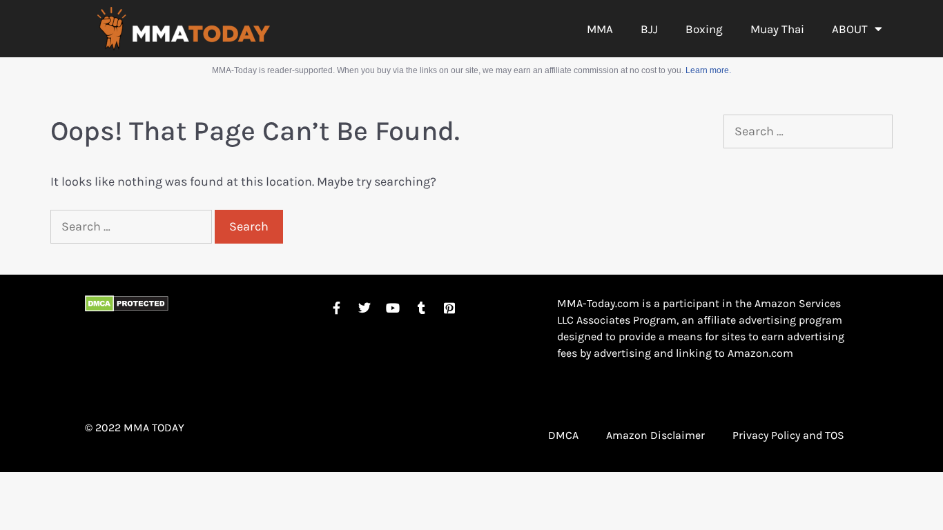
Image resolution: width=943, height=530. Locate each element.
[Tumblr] (421, 307)
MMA (600, 29)
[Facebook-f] (336, 307)
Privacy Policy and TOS (788, 435)
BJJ (649, 29)
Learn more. (708, 70)
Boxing (704, 29)
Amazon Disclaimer (655, 435)
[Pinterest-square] (449, 307)
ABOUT (850, 29)
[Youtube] (392, 307)
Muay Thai (777, 29)
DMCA (563, 435)
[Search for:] (132, 226)
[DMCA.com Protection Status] (126, 307)
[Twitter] (364, 307)
